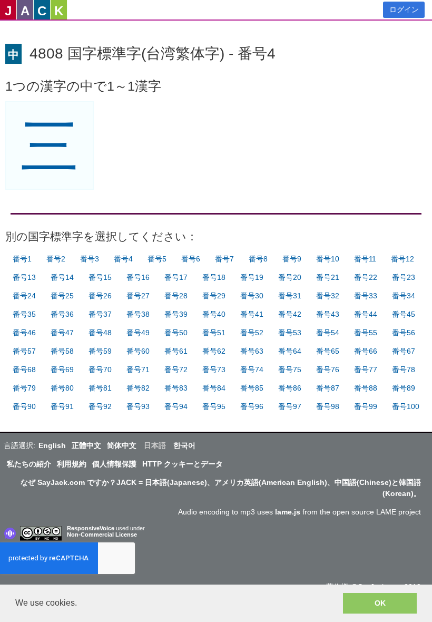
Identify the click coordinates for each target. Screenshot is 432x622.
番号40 (213, 314)
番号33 (365, 295)
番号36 (62, 314)
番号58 (62, 351)
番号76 (327, 369)
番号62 (213, 351)
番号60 (138, 351)
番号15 (100, 277)
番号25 (62, 295)
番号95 (213, 406)
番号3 (89, 259)
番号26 (100, 295)
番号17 (176, 277)
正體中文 (86, 445)
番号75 (289, 369)
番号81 (100, 388)
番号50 (176, 332)
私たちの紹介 (29, 464)
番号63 (251, 351)
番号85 (251, 388)
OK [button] (380, 603)
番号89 (403, 388)
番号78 (403, 369)
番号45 (403, 314)
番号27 (138, 295)
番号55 (365, 332)
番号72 (176, 369)
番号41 (251, 314)
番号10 (327, 259)
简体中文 (121, 445)
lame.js (287, 512)
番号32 (327, 295)
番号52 (251, 332)
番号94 (176, 406)
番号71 (138, 369)
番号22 (365, 277)
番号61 (176, 351)
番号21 (327, 277)
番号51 (213, 332)
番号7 (224, 259)
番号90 (24, 406)
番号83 (176, 388)
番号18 (213, 277)
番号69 (62, 369)
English (52, 445)
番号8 (258, 259)
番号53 (289, 332)
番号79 (24, 388)
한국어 (184, 445)
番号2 (55, 259)
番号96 (251, 406)
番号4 (123, 259)
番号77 (365, 369)
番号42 (289, 314)
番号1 (22, 259)
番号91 (62, 406)
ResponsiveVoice (90, 528)
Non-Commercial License (102, 534)
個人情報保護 (114, 464)
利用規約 (71, 464)
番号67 (403, 351)
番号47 (62, 332)
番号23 (403, 277)
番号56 (403, 332)
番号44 (365, 314)
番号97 (289, 406)
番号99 (365, 406)
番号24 (24, 295)
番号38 (138, 314)
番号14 (62, 277)
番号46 (24, 332)
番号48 (100, 332)
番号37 (100, 314)
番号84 (213, 388)
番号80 (62, 388)
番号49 (138, 332)
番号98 (327, 406)
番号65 (327, 351)
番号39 (176, 314)
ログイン (404, 9)
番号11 (365, 259)
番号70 (100, 369)
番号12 (402, 259)
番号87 (327, 388)
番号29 (213, 295)
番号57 (24, 351)
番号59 (100, 351)
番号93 (138, 406)
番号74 (251, 369)
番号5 (157, 259)
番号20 (289, 277)
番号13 (24, 277)
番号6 (190, 259)
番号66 (365, 351)
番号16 (138, 277)
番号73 (213, 369)
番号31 (289, 295)
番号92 (100, 406)
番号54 (327, 332)
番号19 (251, 277)
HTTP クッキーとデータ (182, 464)
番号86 (289, 388)
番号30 (251, 295)
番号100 (405, 406)
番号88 (365, 388)
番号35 (24, 314)
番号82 (138, 388)
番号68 (24, 369)
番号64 (289, 351)
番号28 (176, 295)
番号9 (291, 259)
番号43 (327, 314)
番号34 (403, 295)
